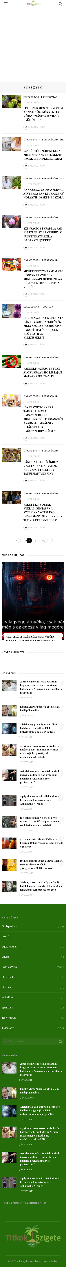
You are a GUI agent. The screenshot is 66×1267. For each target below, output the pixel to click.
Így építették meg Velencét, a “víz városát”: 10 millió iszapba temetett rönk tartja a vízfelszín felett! (39, 821)
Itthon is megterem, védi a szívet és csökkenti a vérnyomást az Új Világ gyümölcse (43, 114)
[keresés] (60, 4)
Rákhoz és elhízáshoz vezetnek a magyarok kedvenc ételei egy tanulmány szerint (40, 467)
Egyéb (5, 956)
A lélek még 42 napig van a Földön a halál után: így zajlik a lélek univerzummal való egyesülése (40, 728)
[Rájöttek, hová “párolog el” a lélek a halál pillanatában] (9, 710)
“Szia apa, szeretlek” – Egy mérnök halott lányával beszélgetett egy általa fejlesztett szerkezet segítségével (41, 886)
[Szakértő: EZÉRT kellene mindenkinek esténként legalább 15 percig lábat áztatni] (11, 143)
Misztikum (7, 987)
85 (43, 540)
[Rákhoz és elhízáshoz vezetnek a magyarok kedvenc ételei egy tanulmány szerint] (11, 454)
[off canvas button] (6, 4)
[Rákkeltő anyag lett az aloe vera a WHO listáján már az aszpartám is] (11, 361)
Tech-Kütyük (9, 1017)
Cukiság (6, 936)
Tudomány (47, 307)
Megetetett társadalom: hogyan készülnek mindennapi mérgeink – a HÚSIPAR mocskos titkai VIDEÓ (43, 279)
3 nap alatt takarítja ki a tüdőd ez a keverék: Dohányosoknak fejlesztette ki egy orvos (41, 843)
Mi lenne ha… (9, 977)
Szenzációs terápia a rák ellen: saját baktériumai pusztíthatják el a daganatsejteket (42, 234)
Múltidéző (7, 997)
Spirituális (7, 1007)
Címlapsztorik (31, 140)
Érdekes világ (49, 97)
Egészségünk (31, 97)
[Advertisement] (33, 43)
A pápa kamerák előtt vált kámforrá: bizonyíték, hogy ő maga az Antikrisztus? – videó (39, 800)
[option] (33, 604)
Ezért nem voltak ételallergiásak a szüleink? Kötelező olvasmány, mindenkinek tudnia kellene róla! (42, 512)
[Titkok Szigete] (33, 1236)
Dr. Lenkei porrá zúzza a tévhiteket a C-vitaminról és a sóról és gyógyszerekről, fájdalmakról (42, 864)
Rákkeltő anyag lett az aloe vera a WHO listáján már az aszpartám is (42, 372)
